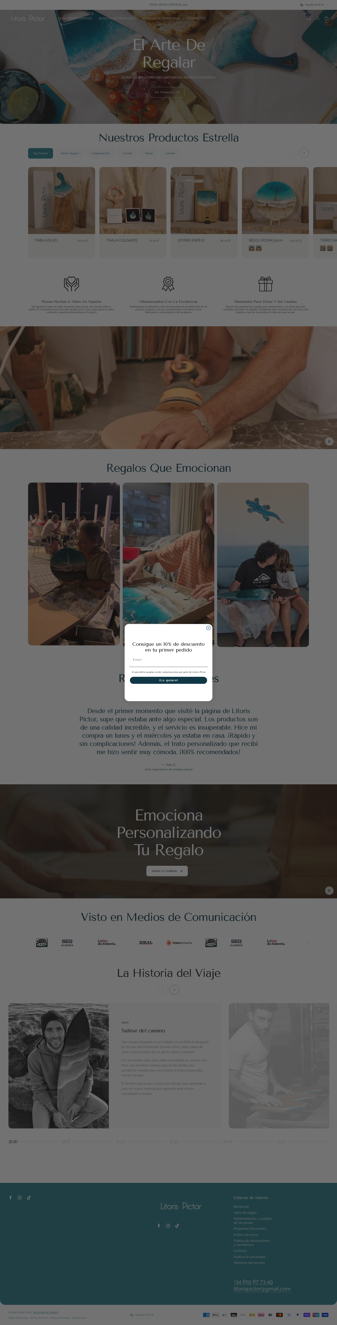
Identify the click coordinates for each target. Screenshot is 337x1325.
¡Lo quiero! (168, 680)
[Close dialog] (208, 628)
